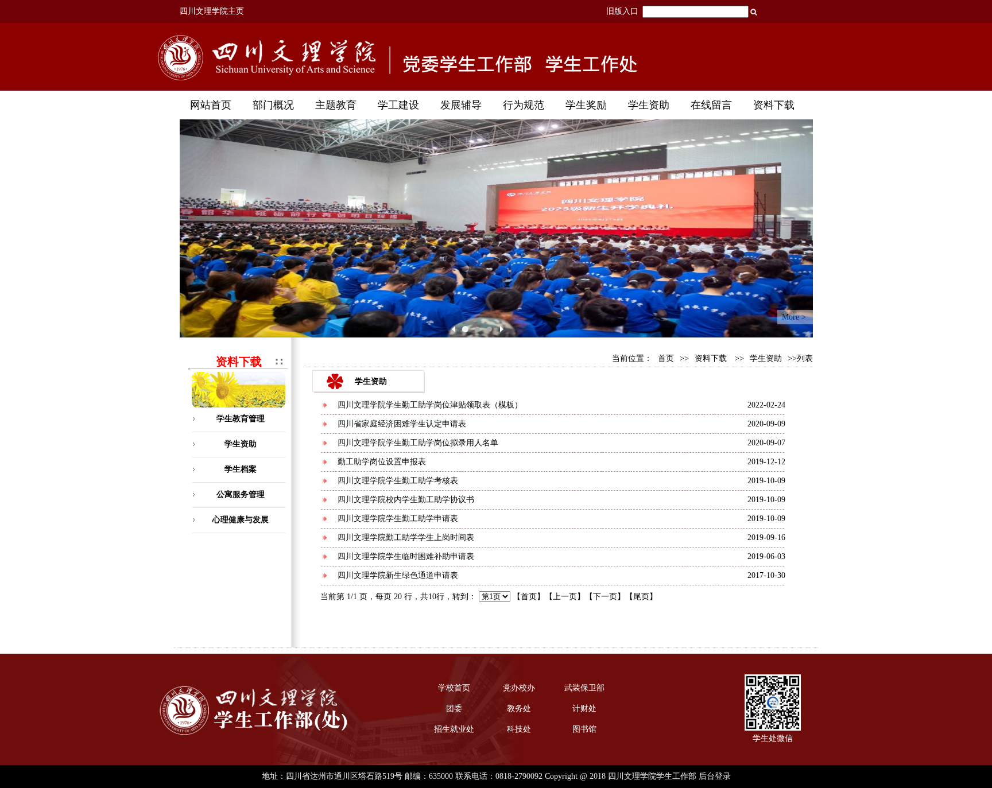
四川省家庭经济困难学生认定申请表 (402, 424)
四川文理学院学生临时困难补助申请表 (406, 556)
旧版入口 (622, 11)
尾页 (641, 596)
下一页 (605, 596)
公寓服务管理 (240, 494)
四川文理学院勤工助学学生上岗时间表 (406, 537)
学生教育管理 (240, 418)
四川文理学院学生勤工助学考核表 (398, 480)
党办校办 (519, 688)
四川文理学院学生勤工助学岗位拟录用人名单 (418, 442)
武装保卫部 (584, 688)
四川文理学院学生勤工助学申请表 (398, 518)
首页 (666, 358)
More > (794, 317)
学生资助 (240, 444)
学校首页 (454, 688)
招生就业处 (454, 729)
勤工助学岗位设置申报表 (382, 461)
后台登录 (715, 776)
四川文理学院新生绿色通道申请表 (398, 575)
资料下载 (711, 358)
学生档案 (240, 469)
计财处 (584, 708)
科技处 (519, 729)
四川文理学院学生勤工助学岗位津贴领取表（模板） (430, 405)
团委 (454, 708)
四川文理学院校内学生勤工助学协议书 (406, 499)
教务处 (519, 708)
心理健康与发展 (240, 519)
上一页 (565, 596)
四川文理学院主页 (212, 11)
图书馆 (584, 729)
